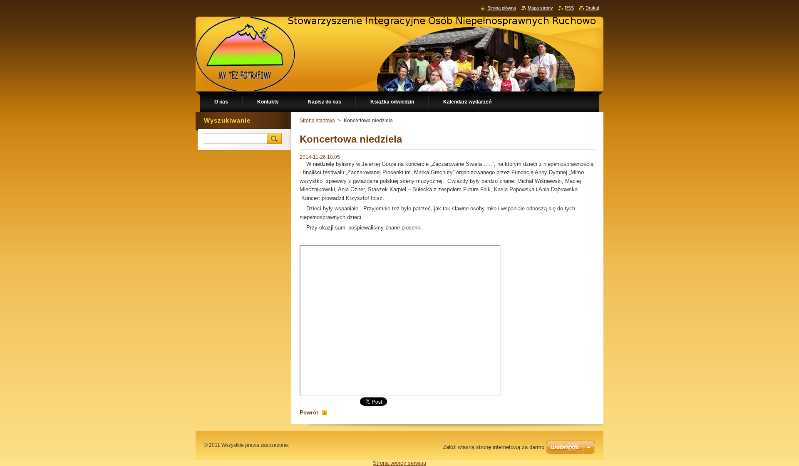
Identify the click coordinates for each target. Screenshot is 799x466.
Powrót (309, 412)
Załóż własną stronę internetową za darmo (493, 447)
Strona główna (501, 7)
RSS (569, 7)
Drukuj (592, 7)
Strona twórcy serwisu (399, 463)
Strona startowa (317, 120)
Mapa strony (540, 7)
